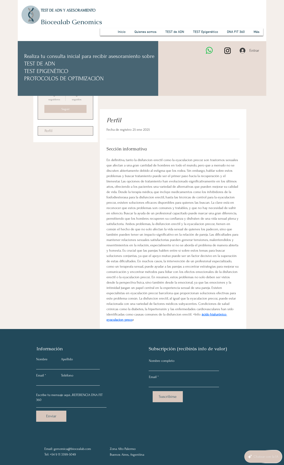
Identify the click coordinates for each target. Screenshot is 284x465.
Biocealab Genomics (71, 22)
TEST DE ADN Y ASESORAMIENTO (68, 10)
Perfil (48, 131)
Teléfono (67, 375)
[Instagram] (227, 50)
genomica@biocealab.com (72, 449)
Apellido (67, 359)
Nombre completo (161, 361)
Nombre (41, 359)
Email (40, 375)
